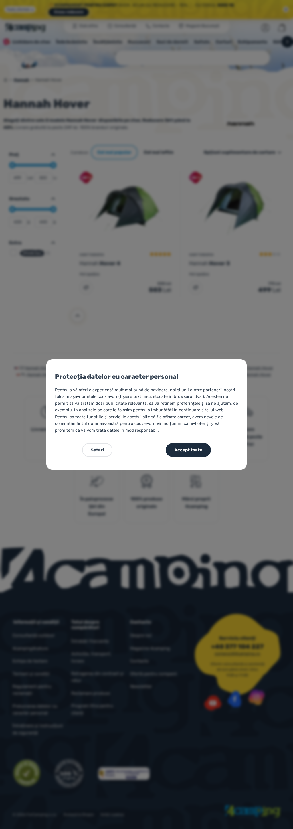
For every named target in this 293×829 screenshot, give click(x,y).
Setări (97, 450)
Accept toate (188, 450)
